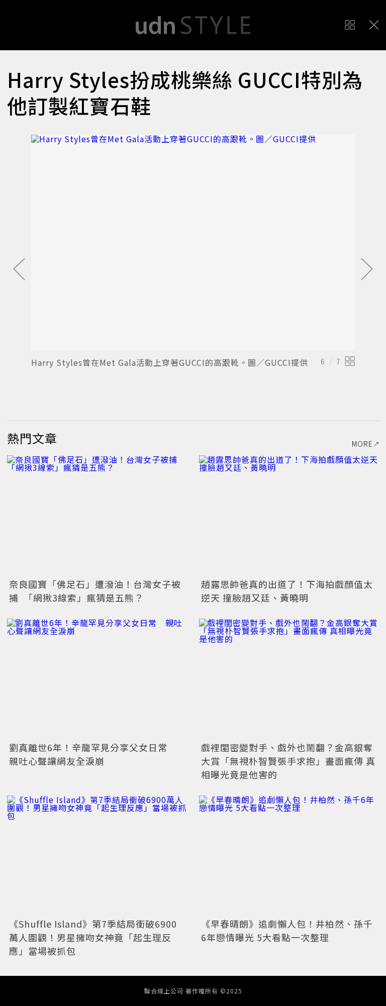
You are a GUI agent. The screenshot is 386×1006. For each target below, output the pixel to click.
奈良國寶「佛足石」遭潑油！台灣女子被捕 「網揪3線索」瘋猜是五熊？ (95, 590)
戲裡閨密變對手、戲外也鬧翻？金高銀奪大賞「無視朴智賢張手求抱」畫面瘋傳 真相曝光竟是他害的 (288, 761)
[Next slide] (367, 270)
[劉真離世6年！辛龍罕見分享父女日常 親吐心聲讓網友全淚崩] (97, 679)
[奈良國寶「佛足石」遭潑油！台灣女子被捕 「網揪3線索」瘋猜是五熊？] (97, 515)
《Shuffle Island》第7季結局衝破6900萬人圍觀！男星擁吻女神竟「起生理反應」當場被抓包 (93, 937)
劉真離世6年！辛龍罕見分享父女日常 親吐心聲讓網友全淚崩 (93, 754)
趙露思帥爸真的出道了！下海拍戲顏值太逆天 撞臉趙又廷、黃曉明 (287, 590)
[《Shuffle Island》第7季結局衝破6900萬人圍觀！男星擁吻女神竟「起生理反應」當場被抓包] (97, 855)
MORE (362, 443)
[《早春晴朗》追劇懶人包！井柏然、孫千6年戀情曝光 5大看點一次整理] (289, 855)
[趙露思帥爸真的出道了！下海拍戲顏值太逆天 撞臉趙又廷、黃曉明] (289, 515)
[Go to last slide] (19, 270)
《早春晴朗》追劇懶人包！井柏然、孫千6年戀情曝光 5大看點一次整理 (287, 930)
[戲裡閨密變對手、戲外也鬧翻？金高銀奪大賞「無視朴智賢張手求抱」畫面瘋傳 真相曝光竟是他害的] (289, 679)
